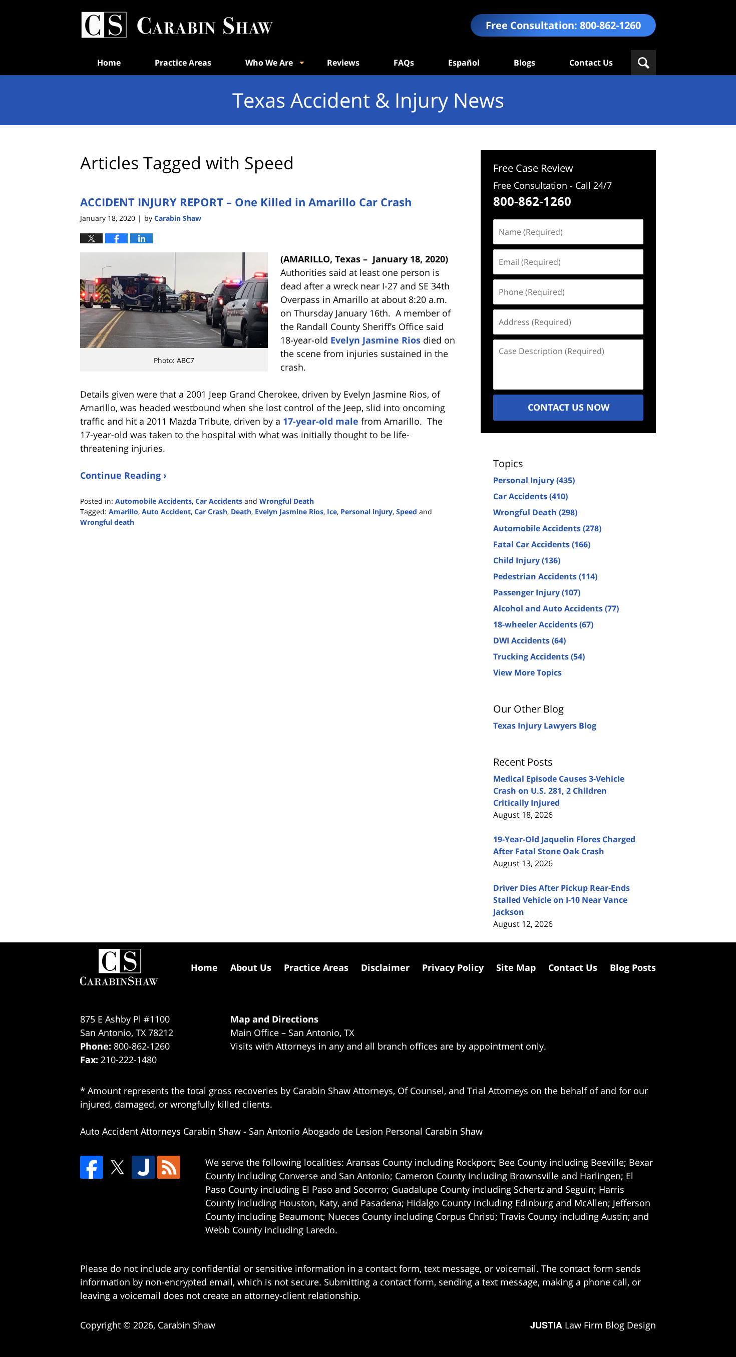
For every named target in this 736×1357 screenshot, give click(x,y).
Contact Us (591, 62)
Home (109, 62)
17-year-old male (320, 421)
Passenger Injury (536, 592)
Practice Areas (183, 62)
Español (464, 62)
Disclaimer (385, 967)
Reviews (343, 62)
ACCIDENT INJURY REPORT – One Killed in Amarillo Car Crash (246, 201)
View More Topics (527, 672)
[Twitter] (117, 1167)
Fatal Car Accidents (541, 544)
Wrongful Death (286, 501)
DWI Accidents (529, 640)
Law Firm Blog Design (593, 1325)
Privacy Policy (453, 967)
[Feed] (168, 1167)
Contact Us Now (568, 407)
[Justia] (143, 1167)
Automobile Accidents (153, 501)
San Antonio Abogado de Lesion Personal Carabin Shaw (366, 1131)
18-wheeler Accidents (543, 624)
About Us (250, 967)
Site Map (516, 967)
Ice (332, 511)
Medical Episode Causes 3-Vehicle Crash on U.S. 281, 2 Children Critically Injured (558, 790)
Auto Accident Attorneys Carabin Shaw (160, 1131)
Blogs (524, 62)
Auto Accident (166, 511)
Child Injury (526, 560)
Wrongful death (107, 522)
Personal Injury (534, 480)
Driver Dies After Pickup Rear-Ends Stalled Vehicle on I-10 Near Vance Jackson (561, 899)
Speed (406, 511)
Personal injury (366, 511)
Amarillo (123, 511)
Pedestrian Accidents (545, 576)
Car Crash (210, 511)
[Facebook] (91, 1167)
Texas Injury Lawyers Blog (544, 725)
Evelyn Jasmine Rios (375, 340)
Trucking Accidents (539, 656)
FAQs (404, 62)
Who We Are (269, 62)
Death (241, 511)
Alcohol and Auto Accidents (556, 608)
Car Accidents (218, 501)
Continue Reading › (123, 475)
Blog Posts (633, 967)
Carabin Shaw (186, 1325)
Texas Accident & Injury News (176, 25)
